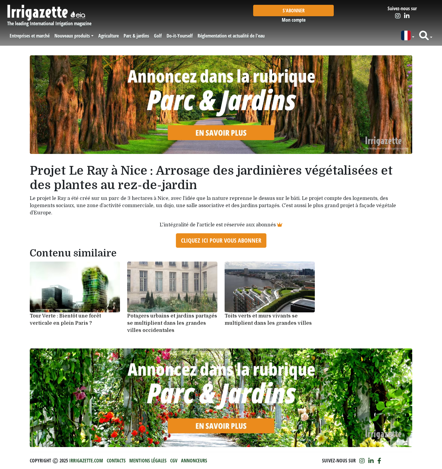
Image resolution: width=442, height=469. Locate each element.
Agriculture (108, 35)
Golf (158, 35)
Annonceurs (194, 460)
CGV (173, 460)
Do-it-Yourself (180, 35)
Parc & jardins (136, 35)
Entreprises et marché (30, 35)
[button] (408, 35)
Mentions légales (148, 460)
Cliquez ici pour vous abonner (221, 240)
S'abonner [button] (294, 10)
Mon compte (293, 20)
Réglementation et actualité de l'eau (231, 35)
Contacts (116, 460)
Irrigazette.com (86, 460)
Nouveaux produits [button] (72, 35)
